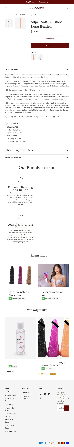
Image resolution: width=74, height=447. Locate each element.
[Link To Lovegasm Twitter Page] (49, 394)
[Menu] (6, 8)
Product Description (11, 69)
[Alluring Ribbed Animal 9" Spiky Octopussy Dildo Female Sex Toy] (53, 338)
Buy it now (50, 45)
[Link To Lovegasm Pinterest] (40, 398)
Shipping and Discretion (13, 157)
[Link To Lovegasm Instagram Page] (40, 394)
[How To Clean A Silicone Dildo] (53, 283)
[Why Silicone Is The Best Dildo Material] (20, 283)
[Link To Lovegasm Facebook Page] (45, 394)
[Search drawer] (64, 8)
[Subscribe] (66, 408)
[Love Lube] (20, 338)
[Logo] (37, 8)
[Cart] (68, 8)
